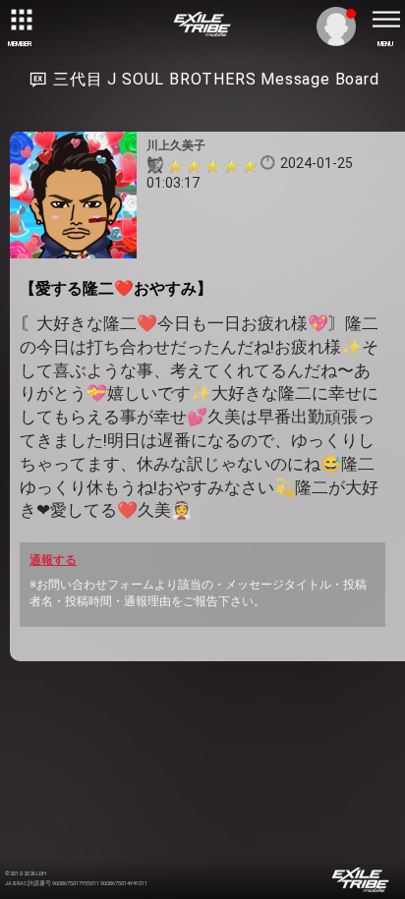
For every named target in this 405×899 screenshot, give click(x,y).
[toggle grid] (19, 19)
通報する (53, 560)
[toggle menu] (385, 19)
